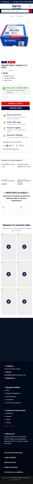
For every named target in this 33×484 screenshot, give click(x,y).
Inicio (12, 16)
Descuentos (9, 400)
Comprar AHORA (15, 108)
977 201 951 (8, 369)
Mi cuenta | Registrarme (13, 393)
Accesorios (9, 413)
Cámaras (8, 416)
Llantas (8, 420)
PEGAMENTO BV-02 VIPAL (8, 181)
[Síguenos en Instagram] (8, 381)
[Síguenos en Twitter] (11, 381)
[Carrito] (30, 6)
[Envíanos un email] (13, 381)
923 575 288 (16, 369)
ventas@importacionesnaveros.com (15, 375)
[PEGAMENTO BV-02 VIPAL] (8, 170)
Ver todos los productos (13, 403)
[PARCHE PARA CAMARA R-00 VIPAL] (24, 170)
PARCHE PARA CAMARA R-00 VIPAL (24, 181)
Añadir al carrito (15, 103)
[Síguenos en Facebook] (5, 381)
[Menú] (2, 6)
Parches (20, 16)
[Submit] (30, 11)
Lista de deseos (11, 396)
